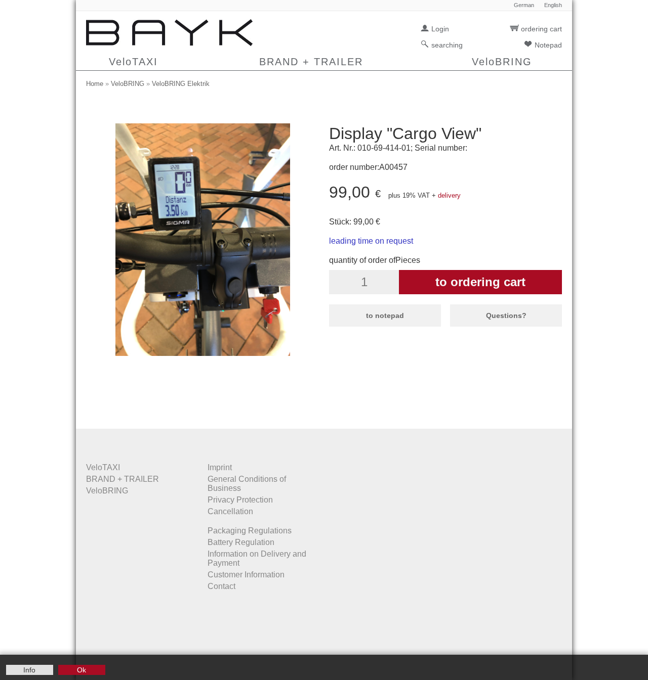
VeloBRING (502, 61)
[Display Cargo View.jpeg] (202, 353)
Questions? (506, 315)
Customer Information (246, 574)
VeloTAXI (133, 61)
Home (94, 83)
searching (447, 45)
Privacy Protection (240, 499)
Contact (221, 586)
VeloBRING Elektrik (181, 83)
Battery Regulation (241, 542)
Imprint (220, 467)
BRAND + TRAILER (311, 61)
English (553, 5)
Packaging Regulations (250, 530)
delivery (449, 195)
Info (29, 670)
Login (440, 29)
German (524, 5)
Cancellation (230, 511)
